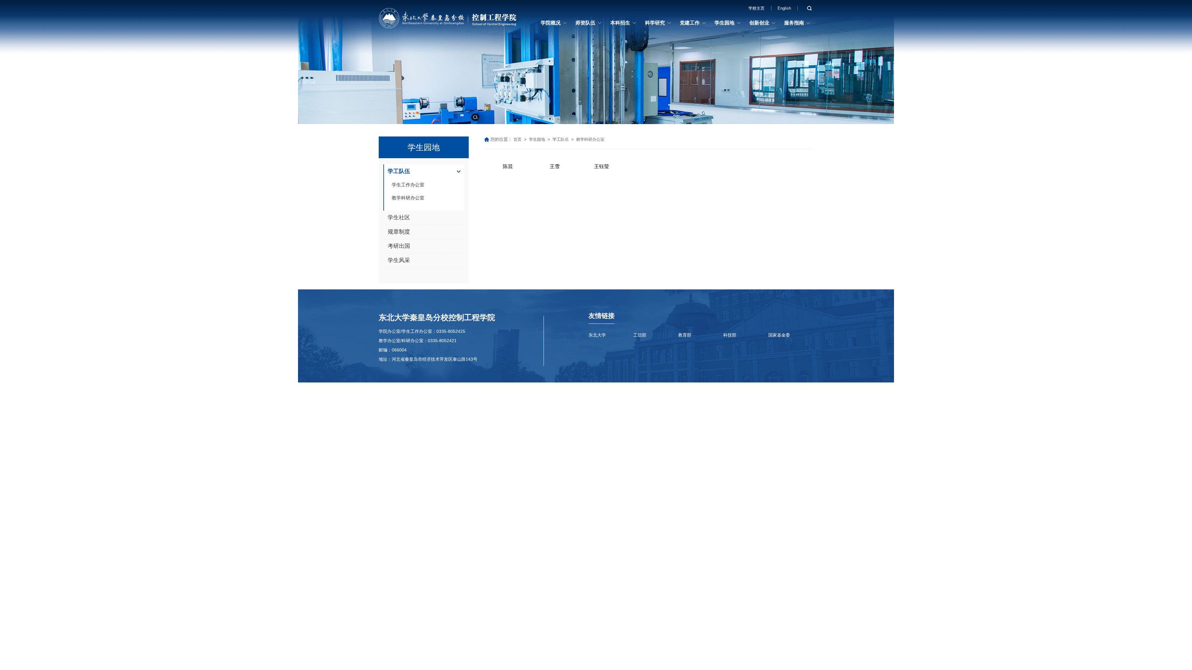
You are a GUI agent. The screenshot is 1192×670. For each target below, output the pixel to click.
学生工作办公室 (408, 184)
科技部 (729, 335)
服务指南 (794, 22)
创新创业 (759, 22)
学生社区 (399, 217)
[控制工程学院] (448, 19)
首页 (517, 139)
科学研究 (655, 22)
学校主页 (756, 8)
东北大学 (597, 335)
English (784, 8)
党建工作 (690, 22)
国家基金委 (779, 335)
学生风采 (399, 260)
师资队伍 (585, 22)
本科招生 (620, 22)
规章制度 (399, 232)
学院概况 (551, 22)
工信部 (639, 335)
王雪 (555, 166)
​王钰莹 (601, 166)
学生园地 (724, 22)
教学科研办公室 (408, 197)
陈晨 (508, 166)
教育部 (684, 335)
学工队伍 (399, 171)
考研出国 (399, 246)
